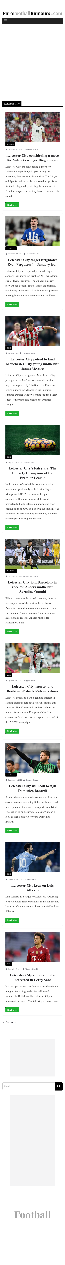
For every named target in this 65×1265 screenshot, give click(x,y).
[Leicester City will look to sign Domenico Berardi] (32, 758)
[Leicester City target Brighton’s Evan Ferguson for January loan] (32, 231)
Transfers (11, 248)
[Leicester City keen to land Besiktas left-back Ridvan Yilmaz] (32, 658)
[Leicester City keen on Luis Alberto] (32, 857)
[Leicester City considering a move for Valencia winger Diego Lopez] (32, 127)
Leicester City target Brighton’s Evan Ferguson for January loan (32, 262)
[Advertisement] (32, 57)
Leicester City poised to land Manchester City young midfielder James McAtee (32, 363)
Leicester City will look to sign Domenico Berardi (32, 788)
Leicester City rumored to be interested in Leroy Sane (32, 977)
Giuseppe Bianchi (32, 149)
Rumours (10, 144)
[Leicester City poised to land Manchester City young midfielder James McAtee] (32, 331)
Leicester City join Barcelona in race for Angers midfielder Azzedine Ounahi (32, 586)
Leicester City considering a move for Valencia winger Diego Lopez (32, 158)
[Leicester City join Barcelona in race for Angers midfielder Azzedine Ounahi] (32, 554)
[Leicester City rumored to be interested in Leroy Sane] (32, 947)
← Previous (9, 1022)
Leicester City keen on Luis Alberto (32, 887)
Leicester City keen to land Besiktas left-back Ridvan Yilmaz (32, 689)
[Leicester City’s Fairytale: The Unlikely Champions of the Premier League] (32, 440)
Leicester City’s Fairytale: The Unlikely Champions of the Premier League (32, 472)
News (9, 348)
